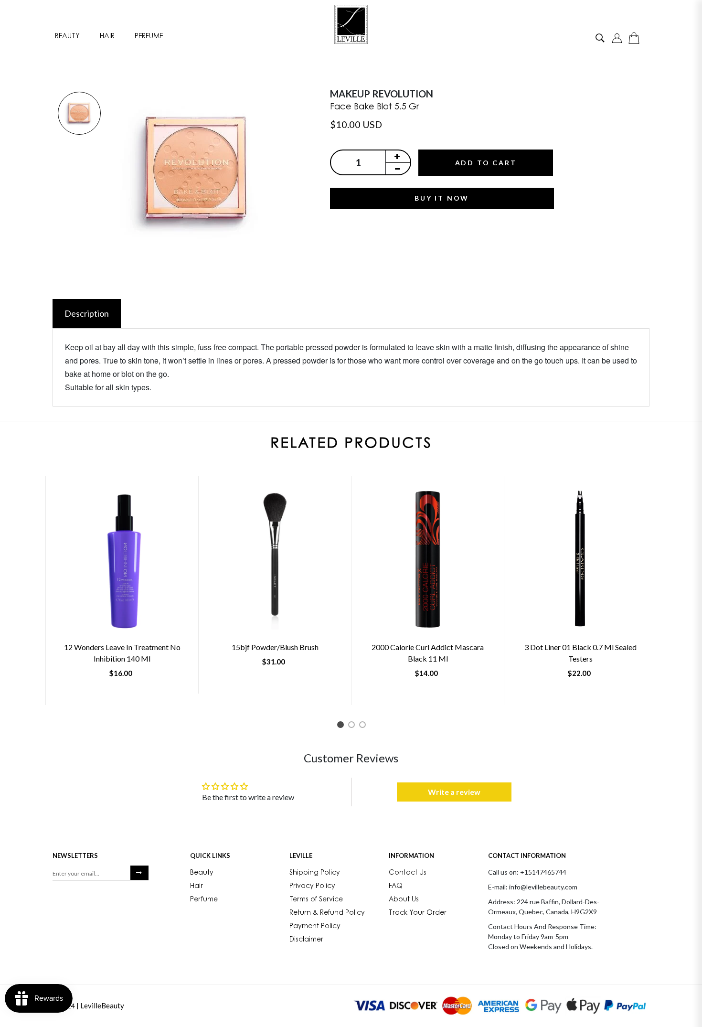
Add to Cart (486, 163)
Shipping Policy (314, 873)
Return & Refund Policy (327, 913)
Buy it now (442, 198)
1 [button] (342, 726)
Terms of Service (316, 900)
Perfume (149, 36)
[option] (79, 113)
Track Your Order (418, 913)
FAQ (396, 886)
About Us (404, 900)
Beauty (67, 36)
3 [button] (364, 726)
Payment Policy (314, 926)
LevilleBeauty (102, 1005)
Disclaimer (306, 940)
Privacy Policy (312, 886)
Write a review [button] (454, 791)
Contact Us (407, 873)
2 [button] (353, 726)
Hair (107, 36)
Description (86, 313)
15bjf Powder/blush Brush (275, 647)
